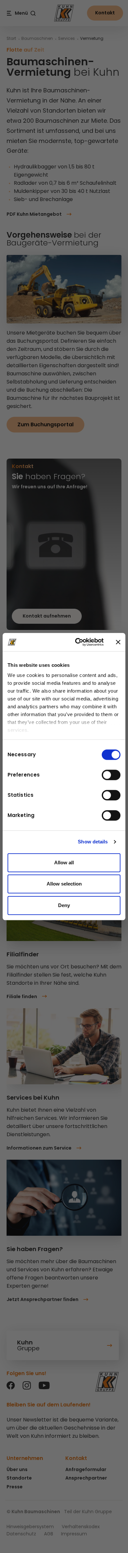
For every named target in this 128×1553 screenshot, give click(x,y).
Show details (93, 841)
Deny (64, 905)
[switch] (111, 775)
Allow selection (64, 883)
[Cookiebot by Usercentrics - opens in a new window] (78, 642)
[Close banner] (118, 642)
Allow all (64, 862)
